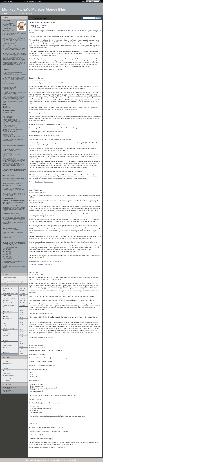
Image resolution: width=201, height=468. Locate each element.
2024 (21, 310)
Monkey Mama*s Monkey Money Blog (48, 460)
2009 (21, 346)
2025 (21, 307)
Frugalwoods (6, 368)
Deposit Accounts (7, 363)
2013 (21, 336)
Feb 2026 (22, 303)
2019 (21, 322)
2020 (21, 319)
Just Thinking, (39, 69)
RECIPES (5, 335)
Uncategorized (6, 352)
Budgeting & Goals (7, 288)
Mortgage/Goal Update (38, 26)
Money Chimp (6, 373)
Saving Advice (72, 460)
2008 (21, 348)
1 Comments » (59, 69)
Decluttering (6, 300)
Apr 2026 (22, 298)
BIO (4, 279)
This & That (33, 273)
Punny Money (6, 380)
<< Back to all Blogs (7, 1)
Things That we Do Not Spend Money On (13, 282)
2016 (21, 329)
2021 (21, 317)
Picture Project (6, 333)
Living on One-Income (8, 328)
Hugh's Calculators (7, 370)
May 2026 (22, 295)
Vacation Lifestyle (7, 345)
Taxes (4, 342)
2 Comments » (48, 182)
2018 (21, 324)
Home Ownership (7, 311)
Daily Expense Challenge (9, 298)
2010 (21, 343)
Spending (5, 340)
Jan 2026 (22, 305)
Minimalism (5, 330)
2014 (21, 334)
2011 (21, 341)
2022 (21, 315)
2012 (21, 339)
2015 (21, 331)
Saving (4, 338)
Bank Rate (5, 361)
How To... (5, 316)
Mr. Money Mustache (8, 375)
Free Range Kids (7, 366)
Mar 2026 (22, 300)
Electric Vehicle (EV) (8, 303)
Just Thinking (6, 325)
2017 (21, 327)
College (5, 290)
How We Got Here (7, 318)
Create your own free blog (35, 1)
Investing (5, 323)
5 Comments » (60, 447)
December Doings (36, 78)
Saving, (37, 447)
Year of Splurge (35, 190)
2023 (21, 312)
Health (4, 309)
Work (4, 350)
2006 (21, 353)
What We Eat (6, 347)
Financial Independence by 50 (9, 306)
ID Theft (5, 321)
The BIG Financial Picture (9, 277)
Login (25, 1)
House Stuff (6, 313)
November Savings (36, 345)
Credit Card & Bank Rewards (10, 293)
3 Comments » (48, 337)
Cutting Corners (7, 295)
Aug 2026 (22, 288)
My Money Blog (7, 378)
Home (30, 18)
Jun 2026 (22, 293)
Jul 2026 (22, 290)
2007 (21, 351)
